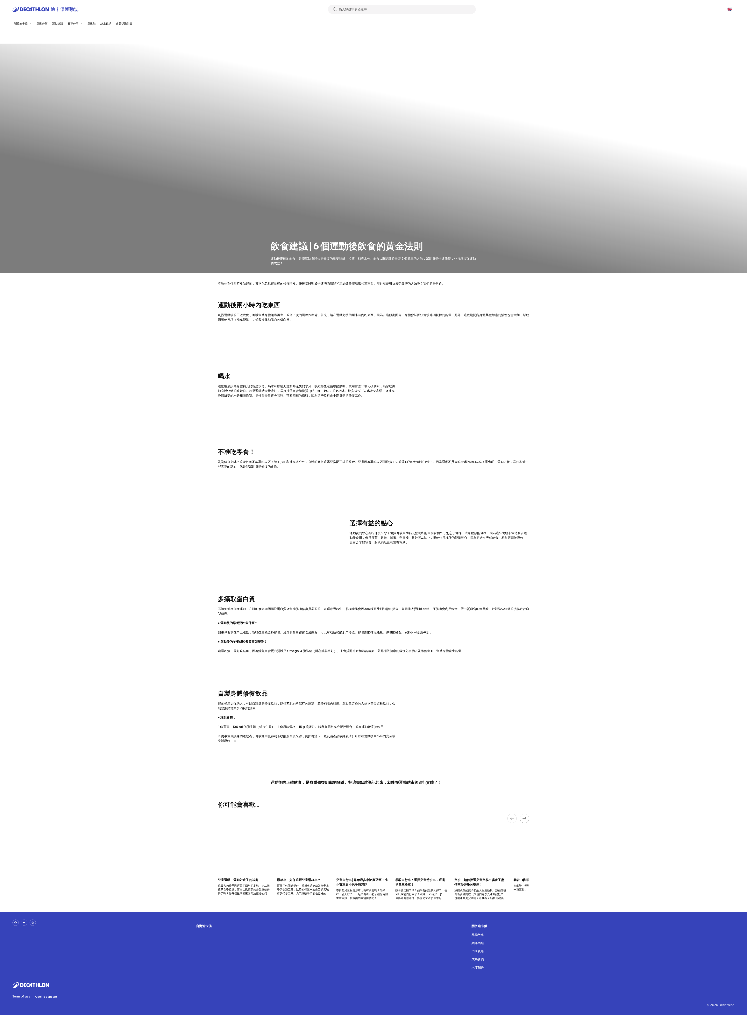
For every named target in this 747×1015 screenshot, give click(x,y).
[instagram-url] (33, 922)
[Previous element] (512, 818)
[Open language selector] (730, 9)
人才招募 (478, 967)
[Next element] (524, 818)
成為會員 (478, 959)
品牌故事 (478, 935)
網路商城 (478, 943)
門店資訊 (478, 951)
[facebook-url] (15, 922)
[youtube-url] (24, 922)
